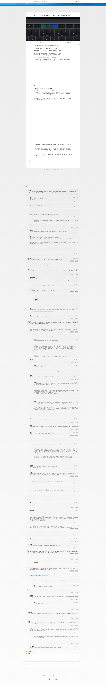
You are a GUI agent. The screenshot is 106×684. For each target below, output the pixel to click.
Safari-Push (67, 676)
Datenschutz (62, 676)
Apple (47, 169)
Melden (72, 194)
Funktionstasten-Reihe (44, 48)
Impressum (57, 676)
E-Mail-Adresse (28, 664)
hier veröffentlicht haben (51, 94)
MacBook (57, 169)
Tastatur (60, 169)
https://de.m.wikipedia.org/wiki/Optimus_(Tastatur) (39, 575)
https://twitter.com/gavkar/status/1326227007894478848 (43, 311)
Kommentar (28, 653)
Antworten (76, 194)
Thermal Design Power (52, 154)
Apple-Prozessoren (52, 169)
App (76, 1)
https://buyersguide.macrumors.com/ (40, 349)
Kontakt (79, 1)
